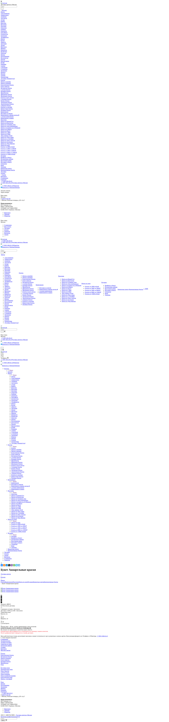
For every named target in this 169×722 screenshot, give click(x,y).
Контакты (4, 649)
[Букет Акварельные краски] (9, 588)
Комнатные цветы (38, 582)
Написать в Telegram (11, 187)
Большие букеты (6, 661)
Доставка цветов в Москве (24, 715)
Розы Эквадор (5, 671)
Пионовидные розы (7, 669)
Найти (3, 720)
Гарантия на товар (6, 644)
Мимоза (3, 688)
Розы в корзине (5, 674)
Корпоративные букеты (51, 582)
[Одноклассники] (4, 565)
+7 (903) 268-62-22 (10, 186)
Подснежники (5, 685)
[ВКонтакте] (2, 565)
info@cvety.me (6, 198)
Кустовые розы (5, 668)
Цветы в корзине (6, 658)
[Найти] (2, 8)
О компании (4, 639)
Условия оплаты (5, 641)
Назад (11, 370)
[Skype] (16, 565)
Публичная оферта (6, 645)
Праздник (14, 494)
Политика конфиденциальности (10, 716)
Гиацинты (4, 691)
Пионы (3, 683)
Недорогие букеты (6, 656)
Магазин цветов (5, 650)
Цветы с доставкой (6, 679)
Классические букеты (7, 655)
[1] (84, 596)
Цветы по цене (15, 522)
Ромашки (3, 690)
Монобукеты (4, 663)
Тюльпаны (4, 687)
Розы (2, 664)
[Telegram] (19, 565)
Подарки (14, 536)
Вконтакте (7, 212)
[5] (84, 602)
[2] (84, 598)
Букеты (13, 448)
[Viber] (12, 565)
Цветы (13, 376)
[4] (84, 601)
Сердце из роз (5, 672)
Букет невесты (5, 660)
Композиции (15, 483)
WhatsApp (7, 216)
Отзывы (3, 647)
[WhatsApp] (14, 565)
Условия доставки (6, 642)
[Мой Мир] (7, 565)
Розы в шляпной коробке (8, 676)
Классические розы (6, 677)
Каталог (10, 372)
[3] (84, 599)
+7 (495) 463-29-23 (6, 181)
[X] (9, 565)
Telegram (6, 214)
